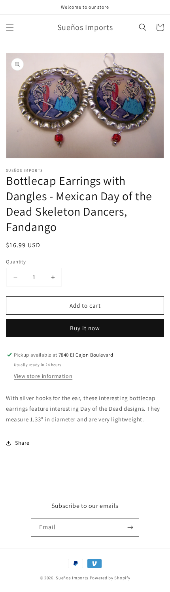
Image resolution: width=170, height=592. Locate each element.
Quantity (16, 261)
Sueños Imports (72, 578)
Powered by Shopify (110, 578)
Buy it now (85, 328)
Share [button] (22, 442)
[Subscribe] (130, 527)
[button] (10, 27)
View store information (43, 376)
